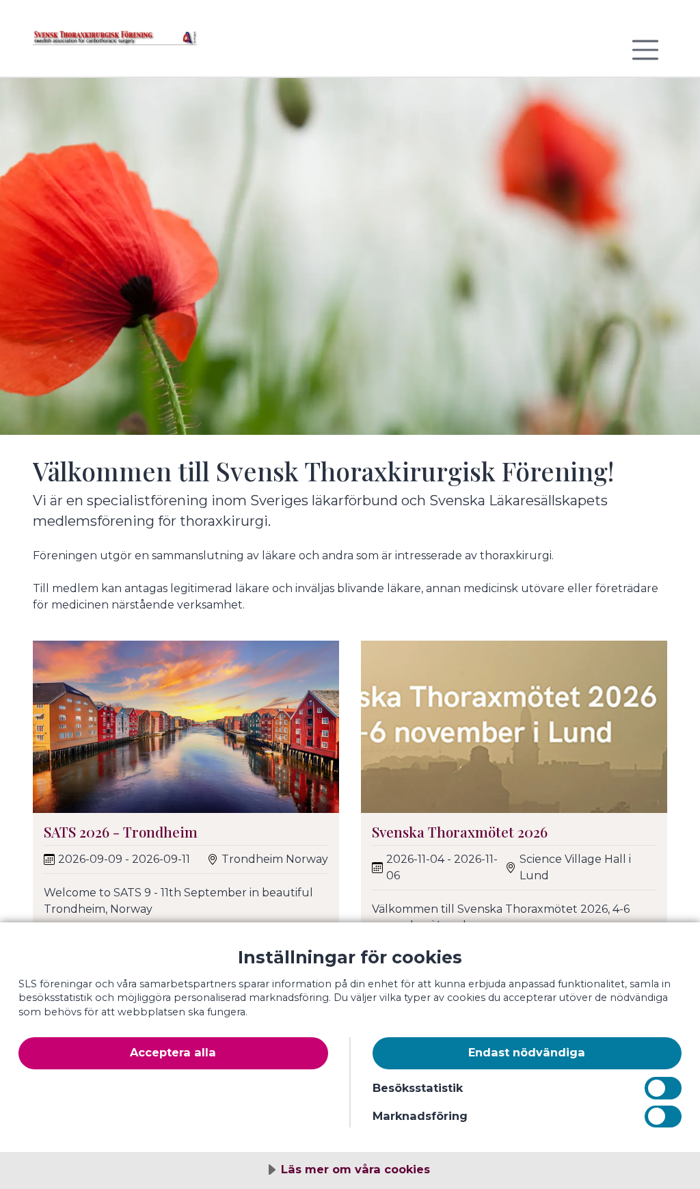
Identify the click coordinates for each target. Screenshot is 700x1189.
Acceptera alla (173, 1052)
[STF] (115, 44)
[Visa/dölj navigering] (645, 50)
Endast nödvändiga (526, 1052)
